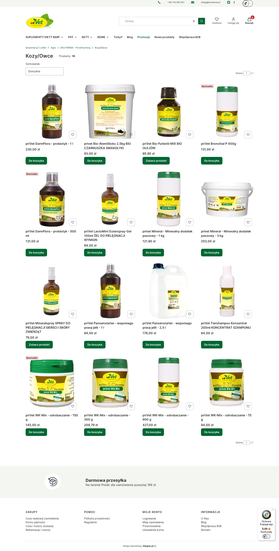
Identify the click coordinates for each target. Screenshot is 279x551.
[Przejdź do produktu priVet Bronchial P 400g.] (227, 111)
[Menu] (273, 510)
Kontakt (205, 529)
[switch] (266, 536)
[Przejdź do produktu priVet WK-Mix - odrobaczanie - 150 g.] (52, 383)
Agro (53, 47)
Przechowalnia (152, 526)
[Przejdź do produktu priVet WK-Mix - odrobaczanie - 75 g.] (227, 383)
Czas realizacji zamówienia (42, 518)
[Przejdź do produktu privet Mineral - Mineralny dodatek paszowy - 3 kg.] (227, 199)
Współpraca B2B (211, 526)
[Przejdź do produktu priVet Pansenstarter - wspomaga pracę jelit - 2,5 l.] (169, 291)
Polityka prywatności (97, 518)
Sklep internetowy (138, 546)
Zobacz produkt (156, 160)
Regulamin (90, 522)
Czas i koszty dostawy (40, 526)
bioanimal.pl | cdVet (36, 47)
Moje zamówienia (153, 522)
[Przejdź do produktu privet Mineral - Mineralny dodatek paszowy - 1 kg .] (169, 199)
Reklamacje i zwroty (38, 529)
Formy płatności (35, 522)
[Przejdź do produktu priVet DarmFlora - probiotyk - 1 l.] (52, 111)
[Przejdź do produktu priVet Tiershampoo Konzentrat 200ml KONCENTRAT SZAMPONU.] (227, 291)
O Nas (205, 518)
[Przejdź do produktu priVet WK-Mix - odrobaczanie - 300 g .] (110, 383)
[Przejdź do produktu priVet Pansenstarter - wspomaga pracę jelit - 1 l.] (110, 291)
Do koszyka (36, 160)
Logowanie (149, 518)
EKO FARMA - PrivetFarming (75, 47)
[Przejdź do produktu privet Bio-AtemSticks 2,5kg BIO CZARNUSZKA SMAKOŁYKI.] (110, 111)
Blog (203, 522)
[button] (201, 21)
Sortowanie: (33, 63)
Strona (239, 73)
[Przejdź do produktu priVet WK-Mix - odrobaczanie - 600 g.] (169, 383)
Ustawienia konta (153, 529)
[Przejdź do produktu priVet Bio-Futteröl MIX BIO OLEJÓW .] (169, 111)
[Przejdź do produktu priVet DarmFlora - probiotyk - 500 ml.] (52, 199)
